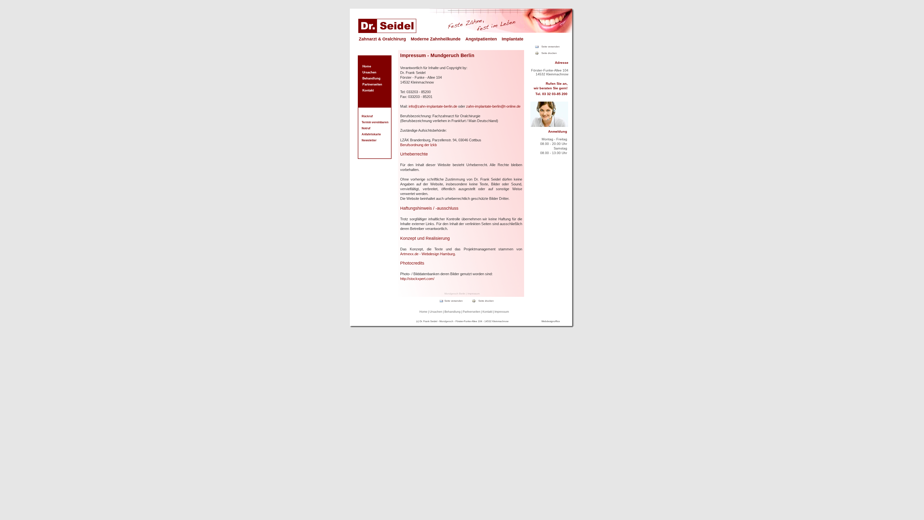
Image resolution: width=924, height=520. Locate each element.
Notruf (366, 128)
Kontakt (368, 90)
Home (366, 66)
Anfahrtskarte (371, 134)
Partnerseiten (372, 84)
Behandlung (371, 78)
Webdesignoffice (550, 321)
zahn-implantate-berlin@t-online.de (493, 106)
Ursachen (369, 72)
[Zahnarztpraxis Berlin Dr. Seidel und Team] (387, 32)
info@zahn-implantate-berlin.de (433, 106)
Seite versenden (550, 46)
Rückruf (367, 116)
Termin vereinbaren (375, 122)
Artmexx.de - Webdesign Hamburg (427, 254)
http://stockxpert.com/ (417, 279)
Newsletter (369, 140)
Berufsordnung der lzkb (418, 145)
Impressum (501, 311)
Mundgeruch (446, 321)
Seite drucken (549, 53)
